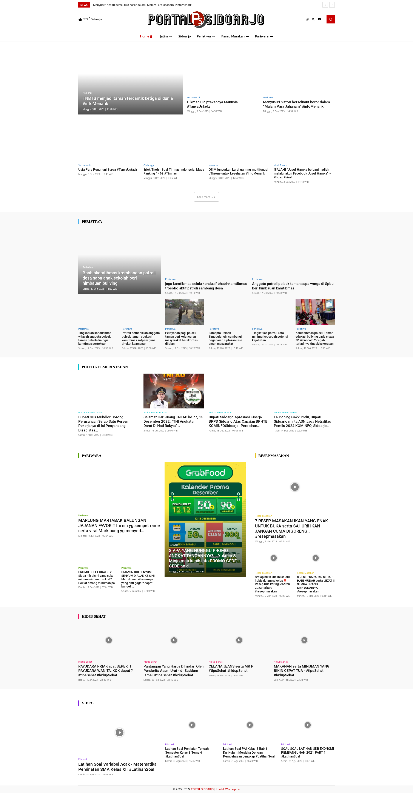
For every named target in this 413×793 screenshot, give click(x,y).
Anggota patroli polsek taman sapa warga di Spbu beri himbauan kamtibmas (292, 285)
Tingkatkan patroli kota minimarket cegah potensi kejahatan (270, 336)
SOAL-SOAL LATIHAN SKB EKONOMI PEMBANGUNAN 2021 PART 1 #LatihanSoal (307, 752)
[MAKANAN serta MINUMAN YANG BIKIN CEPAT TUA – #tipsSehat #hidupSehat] (304, 640)
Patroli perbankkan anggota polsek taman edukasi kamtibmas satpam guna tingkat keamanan (141, 338)
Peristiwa (88, 267)
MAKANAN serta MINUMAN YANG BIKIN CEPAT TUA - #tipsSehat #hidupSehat (302, 670)
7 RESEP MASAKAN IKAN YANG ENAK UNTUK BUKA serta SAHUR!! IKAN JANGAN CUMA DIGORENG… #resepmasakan (291, 528)
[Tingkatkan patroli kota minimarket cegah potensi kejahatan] (271, 312)
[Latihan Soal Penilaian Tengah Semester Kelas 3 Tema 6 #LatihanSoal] (192, 725)
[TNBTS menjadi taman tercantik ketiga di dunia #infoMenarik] (130, 80)
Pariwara (83, 515)
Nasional (87, 92)
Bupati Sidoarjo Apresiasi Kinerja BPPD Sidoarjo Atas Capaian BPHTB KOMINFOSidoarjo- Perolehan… (238, 421)
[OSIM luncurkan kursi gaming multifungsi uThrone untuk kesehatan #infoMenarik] (239, 143)
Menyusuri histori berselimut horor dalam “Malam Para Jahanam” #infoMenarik (142, 4)
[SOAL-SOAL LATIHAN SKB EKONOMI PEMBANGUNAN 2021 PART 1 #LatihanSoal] (308, 725)
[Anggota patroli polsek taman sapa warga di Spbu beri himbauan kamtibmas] (293, 251)
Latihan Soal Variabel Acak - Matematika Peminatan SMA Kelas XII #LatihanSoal (117, 767)
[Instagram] (307, 19)
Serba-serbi (193, 97)
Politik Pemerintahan (90, 412)
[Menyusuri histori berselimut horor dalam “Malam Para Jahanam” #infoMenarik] (299, 70)
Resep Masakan (263, 516)
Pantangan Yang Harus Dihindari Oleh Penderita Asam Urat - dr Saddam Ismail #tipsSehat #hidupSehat (173, 670)
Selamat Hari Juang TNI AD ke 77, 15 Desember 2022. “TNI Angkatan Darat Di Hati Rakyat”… (173, 421)
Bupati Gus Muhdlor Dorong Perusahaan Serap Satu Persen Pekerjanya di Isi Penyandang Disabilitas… (103, 423)
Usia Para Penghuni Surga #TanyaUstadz (107, 170)
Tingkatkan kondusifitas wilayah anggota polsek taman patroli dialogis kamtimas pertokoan (94, 338)
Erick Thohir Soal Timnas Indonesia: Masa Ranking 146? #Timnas (173, 171)
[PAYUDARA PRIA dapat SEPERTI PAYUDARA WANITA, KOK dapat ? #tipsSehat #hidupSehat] (108, 640)
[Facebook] (301, 19)
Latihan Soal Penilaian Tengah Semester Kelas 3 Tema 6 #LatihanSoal (187, 752)
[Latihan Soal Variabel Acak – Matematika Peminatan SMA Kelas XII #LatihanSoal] (119, 732)
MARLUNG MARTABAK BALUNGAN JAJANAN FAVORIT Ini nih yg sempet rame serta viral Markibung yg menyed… (119, 525)
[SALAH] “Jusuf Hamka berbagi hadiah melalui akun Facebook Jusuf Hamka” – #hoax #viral (302, 173)
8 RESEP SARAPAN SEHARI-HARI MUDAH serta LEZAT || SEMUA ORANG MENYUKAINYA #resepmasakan (316, 584)
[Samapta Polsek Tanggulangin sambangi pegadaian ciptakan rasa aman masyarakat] (228, 312)
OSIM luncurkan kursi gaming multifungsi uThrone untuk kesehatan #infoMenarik (238, 171)
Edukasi (82, 759)
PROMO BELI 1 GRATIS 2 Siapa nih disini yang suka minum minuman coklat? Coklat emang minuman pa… (97, 577)
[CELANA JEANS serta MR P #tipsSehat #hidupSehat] (239, 640)
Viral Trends (280, 165)
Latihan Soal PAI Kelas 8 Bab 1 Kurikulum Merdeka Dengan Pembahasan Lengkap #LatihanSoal (249, 752)
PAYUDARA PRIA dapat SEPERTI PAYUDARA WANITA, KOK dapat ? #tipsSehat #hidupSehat (105, 670)
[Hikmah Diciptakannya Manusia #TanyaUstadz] (223, 70)
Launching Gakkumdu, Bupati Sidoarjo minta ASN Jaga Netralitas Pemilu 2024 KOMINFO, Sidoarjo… (302, 421)
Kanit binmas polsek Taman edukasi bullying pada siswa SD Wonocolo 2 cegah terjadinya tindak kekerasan (315, 338)
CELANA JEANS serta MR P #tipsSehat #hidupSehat (231, 668)
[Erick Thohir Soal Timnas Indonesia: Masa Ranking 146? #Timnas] (173, 143)
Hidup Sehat (85, 661)
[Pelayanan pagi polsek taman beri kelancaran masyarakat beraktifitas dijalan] (184, 312)
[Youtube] (319, 19)
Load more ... (205, 197)
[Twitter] (313, 19)
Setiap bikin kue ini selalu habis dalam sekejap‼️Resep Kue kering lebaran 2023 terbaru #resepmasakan (272, 584)
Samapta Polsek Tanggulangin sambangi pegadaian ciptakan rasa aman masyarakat (225, 338)
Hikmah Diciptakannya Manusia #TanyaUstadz (212, 104)
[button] (331, 19)
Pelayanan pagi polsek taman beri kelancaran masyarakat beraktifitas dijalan (181, 338)
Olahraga (148, 165)
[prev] (325, 5)
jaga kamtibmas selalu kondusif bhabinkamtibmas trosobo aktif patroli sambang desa (206, 285)
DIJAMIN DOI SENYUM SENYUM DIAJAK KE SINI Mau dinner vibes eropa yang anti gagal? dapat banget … (138, 579)
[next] (332, 5)
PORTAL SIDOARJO (202, 789)
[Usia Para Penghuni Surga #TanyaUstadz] (108, 143)
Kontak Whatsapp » (228, 789)
